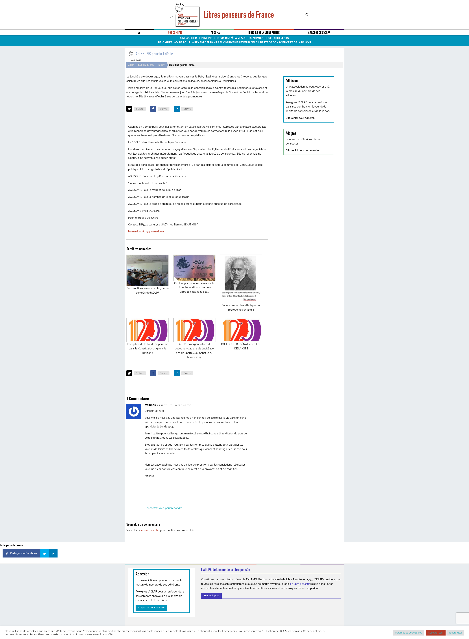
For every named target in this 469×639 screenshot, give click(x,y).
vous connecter (150, 530)
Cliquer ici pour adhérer (151, 607)
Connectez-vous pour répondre (163, 508)
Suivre (139, 108)
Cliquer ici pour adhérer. (300, 117)
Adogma (215, 33)
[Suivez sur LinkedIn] (177, 109)
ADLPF (131, 65)
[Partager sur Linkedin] (53, 553)
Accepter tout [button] (435, 632)
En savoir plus (211, 595)
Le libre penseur (300, 583)
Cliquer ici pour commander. (303, 150)
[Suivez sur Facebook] (153, 109)
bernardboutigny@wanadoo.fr (146, 231)
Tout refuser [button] (455, 632)
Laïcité (161, 65)
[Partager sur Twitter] (44, 553)
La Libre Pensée (146, 65)
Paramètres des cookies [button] (408, 632)
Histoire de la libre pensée (264, 33)
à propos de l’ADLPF (319, 33)
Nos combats (175, 33)
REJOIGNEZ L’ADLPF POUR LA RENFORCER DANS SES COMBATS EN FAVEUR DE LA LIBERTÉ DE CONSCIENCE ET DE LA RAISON (234, 42)
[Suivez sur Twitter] (129, 109)
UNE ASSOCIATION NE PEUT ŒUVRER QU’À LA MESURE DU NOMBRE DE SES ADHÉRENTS (234, 38)
